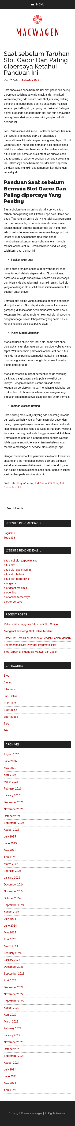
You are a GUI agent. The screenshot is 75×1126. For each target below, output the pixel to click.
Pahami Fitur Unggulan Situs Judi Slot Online (31, 624)
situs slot (9, 565)
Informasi (28, 483)
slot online (10, 592)
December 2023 (14, 966)
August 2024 (11, 912)
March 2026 (11, 781)
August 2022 (11, 1008)
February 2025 (12, 870)
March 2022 (11, 1021)
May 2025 (10, 850)
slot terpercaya (13, 601)
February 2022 (12, 1028)
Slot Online (10, 710)
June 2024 (10, 925)
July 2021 (10, 1069)
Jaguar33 (9, 533)
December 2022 (14, 987)
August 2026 (11, 754)
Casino (8, 682)
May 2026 (10, 768)
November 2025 (14, 809)
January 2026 (12, 795)
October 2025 (12, 816)
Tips (14, 487)
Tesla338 (9, 537)
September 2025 (14, 823)
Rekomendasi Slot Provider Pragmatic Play (30, 645)
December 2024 (14, 884)
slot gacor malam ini (16, 588)
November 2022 (14, 994)
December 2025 (14, 802)
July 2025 (10, 836)
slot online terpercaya (17, 597)
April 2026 (10, 775)
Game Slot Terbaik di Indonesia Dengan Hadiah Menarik (37, 638)
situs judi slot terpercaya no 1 (22, 560)
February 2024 (12, 953)
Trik (20, 487)
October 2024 (12, 898)
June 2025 (10, 843)
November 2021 (14, 1042)
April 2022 (10, 1014)
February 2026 (12, 788)
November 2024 (14, 891)
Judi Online (41, 483)
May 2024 (10, 932)
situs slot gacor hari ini (17, 569)
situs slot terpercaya (16, 578)
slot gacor (10, 583)
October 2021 (12, 1049)
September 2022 (14, 1001)
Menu (40, 4)
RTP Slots (53, 483)
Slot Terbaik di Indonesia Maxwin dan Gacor (30, 651)
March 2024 (11, 946)
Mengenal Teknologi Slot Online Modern (28, 631)
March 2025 (11, 864)
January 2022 (12, 1035)
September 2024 (14, 905)
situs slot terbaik (14, 574)
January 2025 (12, 877)
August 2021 (11, 1062)
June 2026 (10, 761)
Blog (19, 483)
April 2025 (10, 857)
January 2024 (12, 960)
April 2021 (10, 1090)
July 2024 (10, 918)
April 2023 (10, 980)
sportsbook (11, 716)
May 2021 (10, 1083)
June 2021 (10, 1076)
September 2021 (14, 1055)
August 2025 (11, 829)
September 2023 (14, 973)
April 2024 (10, 939)
